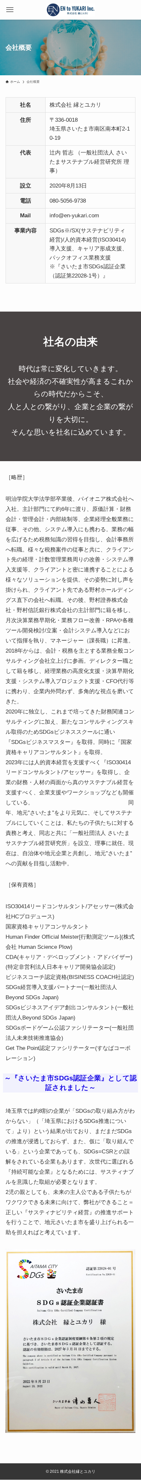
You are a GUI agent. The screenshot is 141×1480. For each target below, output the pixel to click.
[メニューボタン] (10, 10)
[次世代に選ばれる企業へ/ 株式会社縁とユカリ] (70, 10)
